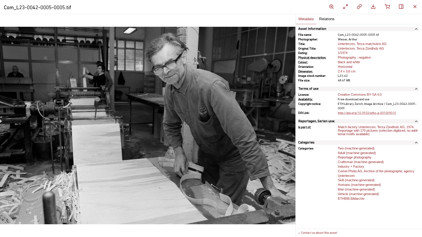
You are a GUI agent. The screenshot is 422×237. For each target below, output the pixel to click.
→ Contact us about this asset (317, 233)
